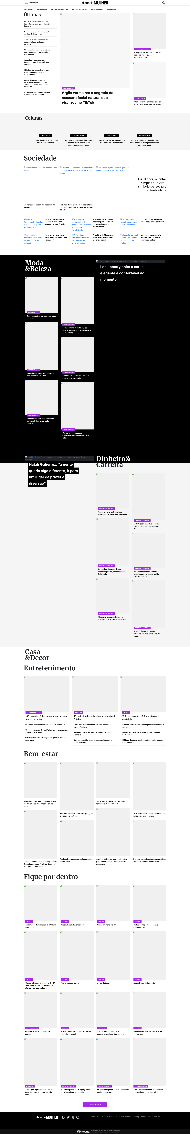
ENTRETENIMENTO (79, 9)
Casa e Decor (140, 98)
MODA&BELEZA (97, 9)
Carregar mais (95, 1104)
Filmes (126, 712)
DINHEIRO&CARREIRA (59, 9)
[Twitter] (68, 1118)
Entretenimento (32, 1028)
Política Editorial (125, 1117)
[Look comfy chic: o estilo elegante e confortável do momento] (130, 261)
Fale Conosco (157, 1117)
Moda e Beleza (68, 88)
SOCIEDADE (111, 9)
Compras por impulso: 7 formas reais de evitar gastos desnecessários (147, 54)
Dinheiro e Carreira (143, 49)
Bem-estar (102, 1028)
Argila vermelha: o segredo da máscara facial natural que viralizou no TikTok (87, 98)
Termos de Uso (112, 1117)
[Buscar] (163, 2)
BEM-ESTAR (28, 9)
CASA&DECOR (42, 9)
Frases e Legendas (33, 712)
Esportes (78, 712)
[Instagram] (77, 1118)
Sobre (93, 1117)
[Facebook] (63, 1118)
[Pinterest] (73, 1118)
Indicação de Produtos (141, 1117)
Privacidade (101, 1117)
